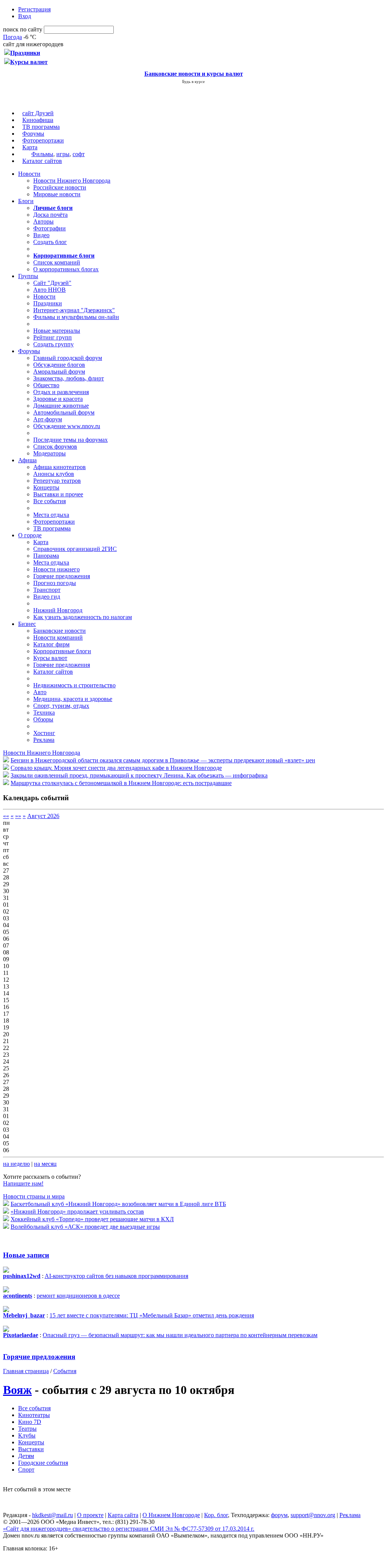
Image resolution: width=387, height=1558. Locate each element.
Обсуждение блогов (59, 364)
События (64, 1371)
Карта (29, 147)
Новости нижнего (56, 569)
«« (6, 816)
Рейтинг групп (52, 337)
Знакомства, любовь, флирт (68, 378)
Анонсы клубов (53, 474)
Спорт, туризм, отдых (61, 705)
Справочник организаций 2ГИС (75, 549)
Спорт (26, 1469)
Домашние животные (61, 405)
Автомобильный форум (63, 412)
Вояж (17, 1390)
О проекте (90, 1515)
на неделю (16, 1164)
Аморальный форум (59, 371)
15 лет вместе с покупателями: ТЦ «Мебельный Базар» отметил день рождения (152, 1315)
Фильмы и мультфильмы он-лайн (76, 317)
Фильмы (42, 154)
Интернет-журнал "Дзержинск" (74, 310)
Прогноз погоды (54, 583)
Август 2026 (43, 816)
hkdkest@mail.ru (52, 1515)
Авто (39, 692)
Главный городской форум (67, 358)
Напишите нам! (23, 1183)
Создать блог (50, 242)
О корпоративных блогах (66, 269)
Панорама (46, 555)
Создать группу (53, 344)
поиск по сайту (22, 29)
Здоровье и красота (58, 399)
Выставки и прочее (58, 494)
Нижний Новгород (57, 610)
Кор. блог (216, 1515)
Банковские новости (59, 630)
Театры (27, 1428)
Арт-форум (47, 419)
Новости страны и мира (34, 1196)
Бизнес (27, 624)
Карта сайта (123, 1515)
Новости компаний (58, 637)
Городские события (43, 1462)
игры (63, 154)
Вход (24, 16)
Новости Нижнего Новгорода (71, 180)
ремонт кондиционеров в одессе (78, 1295)
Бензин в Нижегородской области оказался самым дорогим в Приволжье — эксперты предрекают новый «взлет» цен (163, 760)
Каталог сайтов (42, 161)
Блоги (26, 201)
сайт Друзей (38, 113)
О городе (30, 535)
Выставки (31, 1449)
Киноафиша (37, 120)
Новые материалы (56, 330)
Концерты (46, 487)
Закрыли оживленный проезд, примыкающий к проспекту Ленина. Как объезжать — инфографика (139, 775)
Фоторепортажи (43, 140)
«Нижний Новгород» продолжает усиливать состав (77, 1211)
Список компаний (56, 262)
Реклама (43, 740)
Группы (28, 276)
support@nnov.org (313, 1515)
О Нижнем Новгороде (171, 1515)
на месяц (45, 1164)
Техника (44, 712)
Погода (12, 37)
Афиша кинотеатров (59, 467)
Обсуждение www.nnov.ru (66, 426)
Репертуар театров (57, 480)
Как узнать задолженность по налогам (82, 617)
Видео (41, 235)
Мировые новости (56, 194)
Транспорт (46, 590)
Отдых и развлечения (61, 392)
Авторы (43, 221)
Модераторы (49, 453)
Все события (49, 501)
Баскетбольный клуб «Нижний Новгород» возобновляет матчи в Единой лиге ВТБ (118, 1204)
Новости (29, 174)
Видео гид (46, 596)
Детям (26, 1456)
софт (79, 154)
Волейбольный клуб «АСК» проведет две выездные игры (85, 1226)
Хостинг (44, 733)
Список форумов (55, 446)
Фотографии (49, 228)
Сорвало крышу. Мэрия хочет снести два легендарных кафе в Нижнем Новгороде (116, 768)
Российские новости (59, 187)
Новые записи (26, 1255)
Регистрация (34, 9)
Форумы (33, 133)
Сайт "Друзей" (52, 283)
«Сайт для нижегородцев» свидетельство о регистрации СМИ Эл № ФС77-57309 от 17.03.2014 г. (128, 1528)
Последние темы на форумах (70, 439)
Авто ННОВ (49, 289)
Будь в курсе (193, 81)
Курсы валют (50, 658)
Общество (46, 385)
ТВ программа (41, 127)
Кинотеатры (34, 1415)
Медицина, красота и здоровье (72, 699)
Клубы (27, 1435)
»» (18, 816)
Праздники (47, 303)
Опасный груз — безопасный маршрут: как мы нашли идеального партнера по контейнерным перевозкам (180, 1335)
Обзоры (43, 719)
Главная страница (26, 1371)
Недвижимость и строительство (74, 685)
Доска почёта (50, 214)
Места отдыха (51, 515)
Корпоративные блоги (62, 651)
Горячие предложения (61, 576)
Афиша (27, 460)
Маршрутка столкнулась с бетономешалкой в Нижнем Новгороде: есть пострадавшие (121, 783)
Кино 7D (29, 1422)
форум (279, 1515)
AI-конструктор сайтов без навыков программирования (116, 1276)
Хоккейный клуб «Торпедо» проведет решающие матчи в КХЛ (92, 1219)
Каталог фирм (51, 644)
